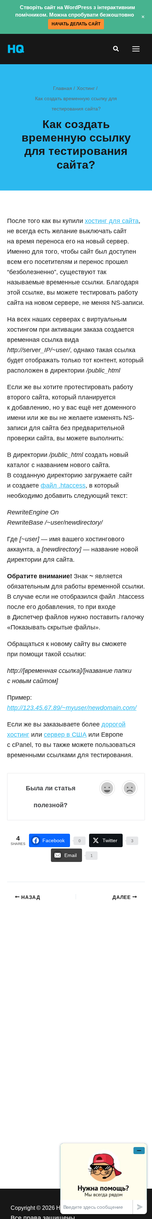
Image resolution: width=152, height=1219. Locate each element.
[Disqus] (76, 990)
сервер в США (65, 734)
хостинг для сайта (112, 220)
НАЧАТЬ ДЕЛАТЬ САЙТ (76, 24)
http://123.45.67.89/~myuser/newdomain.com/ (71, 707)
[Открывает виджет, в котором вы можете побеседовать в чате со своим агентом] (104, 1179)
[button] (116, 49)
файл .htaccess (63, 485)
